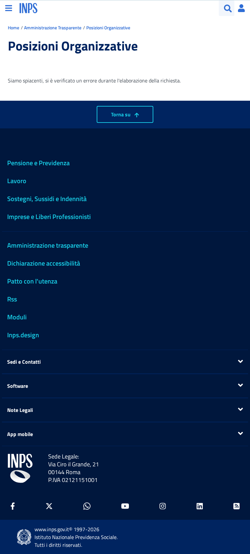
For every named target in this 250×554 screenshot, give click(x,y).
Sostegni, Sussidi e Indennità (47, 199)
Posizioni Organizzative (108, 27)
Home (13, 27)
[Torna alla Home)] (20, 468)
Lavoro (16, 181)
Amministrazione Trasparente (52, 27)
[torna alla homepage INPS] (28, 7)
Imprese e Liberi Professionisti (49, 216)
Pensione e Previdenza (38, 163)
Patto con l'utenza (32, 281)
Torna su (121, 114)
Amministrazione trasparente (47, 245)
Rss (12, 299)
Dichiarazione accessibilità (43, 263)
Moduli (17, 317)
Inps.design (23, 335)
